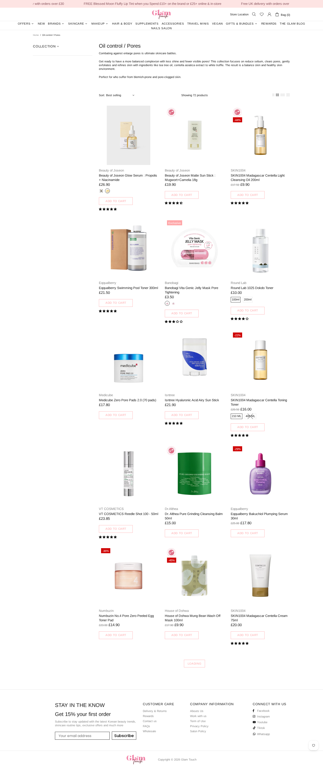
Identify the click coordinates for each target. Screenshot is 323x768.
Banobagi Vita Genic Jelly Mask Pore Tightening (191, 290)
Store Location (239, 14)
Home (36, 35)
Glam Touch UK (161, 14)
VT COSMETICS (111, 509)
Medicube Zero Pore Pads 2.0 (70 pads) (127, 400)
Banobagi (171, 283)
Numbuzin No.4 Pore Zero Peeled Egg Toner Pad (126, 618)
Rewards (148, 716)
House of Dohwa (177, 611)
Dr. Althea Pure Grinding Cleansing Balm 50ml (194, 516)
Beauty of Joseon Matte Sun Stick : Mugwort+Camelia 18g (190, 177)
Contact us (150, 721)
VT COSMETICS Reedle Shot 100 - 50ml (128, 514)
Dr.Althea (171, 509)
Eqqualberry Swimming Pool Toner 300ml (128, 288)
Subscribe (124, 735)
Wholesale (149, 731)
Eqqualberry (107, 283)
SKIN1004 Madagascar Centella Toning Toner (259, 402)
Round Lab (238, 283)
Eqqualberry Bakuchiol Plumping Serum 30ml (259, 516)
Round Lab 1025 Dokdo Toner (252, 288)
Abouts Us (196, 711)
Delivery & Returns (155, 711)
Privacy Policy (199, 726)
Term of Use (198, 721)
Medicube (106, 395)
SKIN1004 (238, 170)
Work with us (198, 716)
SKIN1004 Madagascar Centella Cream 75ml (259, 618)
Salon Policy (198, 731)
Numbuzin (106, 611)
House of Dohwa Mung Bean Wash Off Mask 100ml (192, 618)
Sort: (102, 95)
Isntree (170, 395)
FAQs (146, 726)
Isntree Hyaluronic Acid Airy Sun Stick (192, 400)
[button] (108, 209)
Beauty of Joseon (111, 170)
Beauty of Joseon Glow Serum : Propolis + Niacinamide (128, 177)
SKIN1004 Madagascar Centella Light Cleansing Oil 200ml (258, 177)
